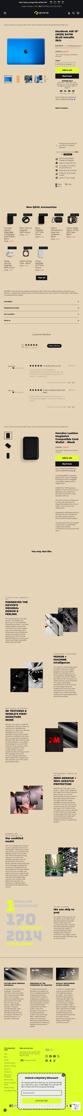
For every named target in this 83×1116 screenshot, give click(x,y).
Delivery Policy (9, 1087)
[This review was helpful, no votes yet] (69, 383)
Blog (5, 1057)
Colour (57, 60)
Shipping (66, 54)
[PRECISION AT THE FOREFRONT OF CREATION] (41, 974)
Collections (12, 25)
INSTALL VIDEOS (10, 1066)
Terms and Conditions (7, 1076)
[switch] (76, 1108)
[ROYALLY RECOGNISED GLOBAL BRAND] (67, 974)
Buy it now (67, 76)
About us (7, 320)
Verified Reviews (9, 1063)
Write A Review (54, 346)
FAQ (5, 1054)
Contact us (7, 1072)
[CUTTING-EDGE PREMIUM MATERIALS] (15, 974)
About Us (7, 1069)
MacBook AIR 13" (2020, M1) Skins (27, 25)
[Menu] (80, 1103)
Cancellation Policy (10, 1091)
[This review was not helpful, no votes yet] (73, 383)
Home (6, 25)
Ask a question (9, 314)
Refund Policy (8, 1080)
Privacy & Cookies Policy (10, 1083)
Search (6, 1060)
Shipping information (11, 308)
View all (41, 278)
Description (8, 301)
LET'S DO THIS (41, 1101)
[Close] (63, 1075)
